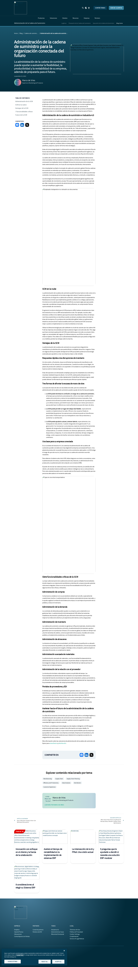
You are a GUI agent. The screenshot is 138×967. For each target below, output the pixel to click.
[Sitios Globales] (85, 8)
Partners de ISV (37, 932)
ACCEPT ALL (58, 961)
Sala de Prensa (18, 932)
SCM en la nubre (20, 105)
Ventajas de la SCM (21, 108)
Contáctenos (100, 8)
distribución (62, 743)
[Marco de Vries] (18, 82)
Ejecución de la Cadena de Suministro (103, 23)
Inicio (16, 33)
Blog (21, 33)
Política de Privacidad (76, 932)
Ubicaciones (18, 934)
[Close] (64, 951)
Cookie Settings (75, 934)
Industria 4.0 (55, 930)
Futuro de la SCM (21, 115)
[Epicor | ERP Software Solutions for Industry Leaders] (20, 8)
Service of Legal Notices (77, 939)
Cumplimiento (74, 936)
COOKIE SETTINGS (12, 961)
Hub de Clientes (116, 8)
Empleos (16, 930)
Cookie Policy (20, 955)
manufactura (53, 743)
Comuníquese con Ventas (22, 936)
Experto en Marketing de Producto (32, 83)
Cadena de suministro (31, 33)
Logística (63, 23)
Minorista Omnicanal (57, 934)
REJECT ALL (45, 961)
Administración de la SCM (24, 101)
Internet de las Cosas (57, 932)
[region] (34, 957)
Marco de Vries (28, 80)
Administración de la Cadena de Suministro (29, 23)
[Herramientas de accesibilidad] (88, 8)
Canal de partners (38, 930)
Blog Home (119, 23)
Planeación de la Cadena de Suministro (80, 23)
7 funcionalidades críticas (24, 112)
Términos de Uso (75, 930)
